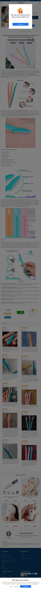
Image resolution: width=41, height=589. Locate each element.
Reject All (11, 586)
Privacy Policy (35, 584)
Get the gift (20, 24)
